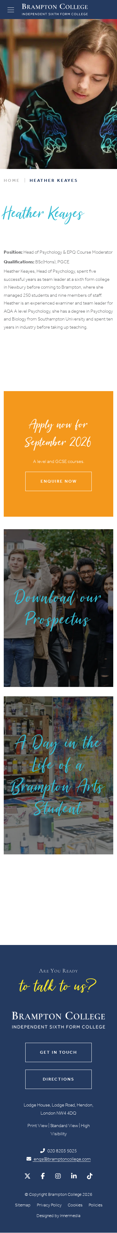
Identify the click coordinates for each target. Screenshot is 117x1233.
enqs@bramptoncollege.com (62, 1159)
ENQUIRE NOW (59, 481)
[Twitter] (27, 1176)
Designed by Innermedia (58, 1215)
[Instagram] (58, 1176)
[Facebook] (43, 1176)
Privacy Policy (49, 1205)
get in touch (58, 1052)
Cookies (75, 1205)
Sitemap (23, 1205)
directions (58, 1079)
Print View (37, 1125)
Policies (95, 1205)
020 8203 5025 (61, 1151)
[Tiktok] (90, 1176)
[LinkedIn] (74, 1176)
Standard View (64, 1125)
